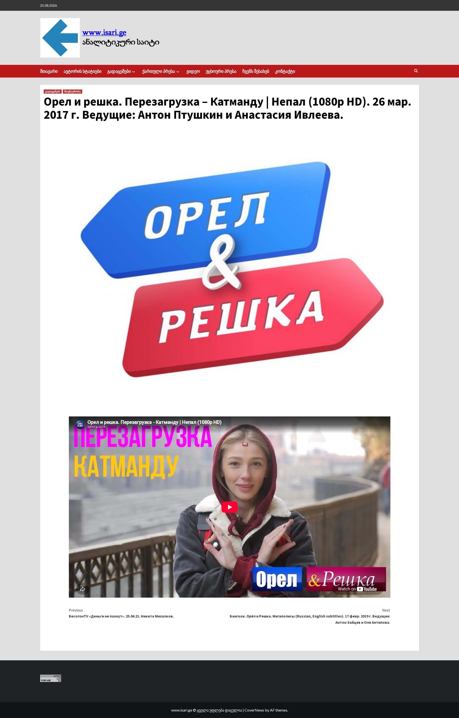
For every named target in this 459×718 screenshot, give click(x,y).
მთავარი (49, 71)
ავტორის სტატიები (82, 71)
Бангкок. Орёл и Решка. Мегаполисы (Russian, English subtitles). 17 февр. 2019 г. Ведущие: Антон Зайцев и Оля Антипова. (310, 616)
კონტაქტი (285, 71)
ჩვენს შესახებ (255, 71)
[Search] (416, 71)
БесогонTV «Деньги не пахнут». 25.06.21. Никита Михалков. (121, 613)
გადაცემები (119, 71)
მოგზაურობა (72, 91)
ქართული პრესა (158, 71)
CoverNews (254, 710)
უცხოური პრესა (221, 71)
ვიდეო (193, 71)
